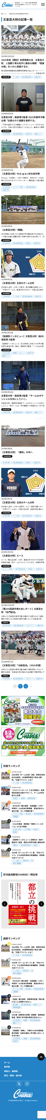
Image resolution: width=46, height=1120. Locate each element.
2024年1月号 (6, 353)
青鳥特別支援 (31, 798)
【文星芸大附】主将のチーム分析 (17, 283)
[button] (4, 904)
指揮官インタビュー (18, 353)
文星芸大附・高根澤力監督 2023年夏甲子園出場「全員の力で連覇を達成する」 (23, 118)
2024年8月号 (6, 134)
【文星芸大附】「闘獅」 (12, 229)
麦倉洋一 (36, 845)
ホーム (7, 1062)
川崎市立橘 (25, 861)
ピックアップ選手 (18, 187)
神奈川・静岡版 (11, 1071)
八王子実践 (27, 829)
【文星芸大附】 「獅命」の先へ (17, 452)
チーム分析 (16, 77)
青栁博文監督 (16, 1007)
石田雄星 (15, 816)
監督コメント (38, 134)
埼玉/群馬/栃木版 (26, 77)
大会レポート (30, 625)
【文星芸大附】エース (12, 555)
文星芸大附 (37, 77)
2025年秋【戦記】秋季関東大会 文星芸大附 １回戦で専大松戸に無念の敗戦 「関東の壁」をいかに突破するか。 (22, 63)
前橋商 (25, 1020)
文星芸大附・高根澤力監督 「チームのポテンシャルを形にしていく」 (22, 397)
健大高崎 (28, 814)
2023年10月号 (7, 625)
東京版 (23, 798)
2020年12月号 (17, 829)
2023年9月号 (6, 679)
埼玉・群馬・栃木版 (13, 1075)
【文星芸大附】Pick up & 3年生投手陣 (20, 173)
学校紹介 (28, 243)
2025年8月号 (16, 1020)
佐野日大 (15, 845)
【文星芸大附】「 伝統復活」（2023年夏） (21, 665)
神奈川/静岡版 (17, 863)
